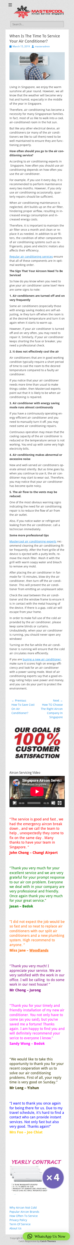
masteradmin (42, 46)
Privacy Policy (18, 1220)
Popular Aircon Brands (24, 1212)
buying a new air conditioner (42, 659)
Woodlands (39, 950)
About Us (15, 1228)
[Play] (15, 803)
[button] (46, 1236)
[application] (37, 791)
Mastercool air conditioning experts (32, 541)
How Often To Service (23, 1216)
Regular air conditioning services (31, 256)
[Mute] (53, 803)
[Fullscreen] (60, 803)
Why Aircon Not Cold (23, 1207)
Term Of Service (20, 1224)
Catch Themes (48, 1241)
